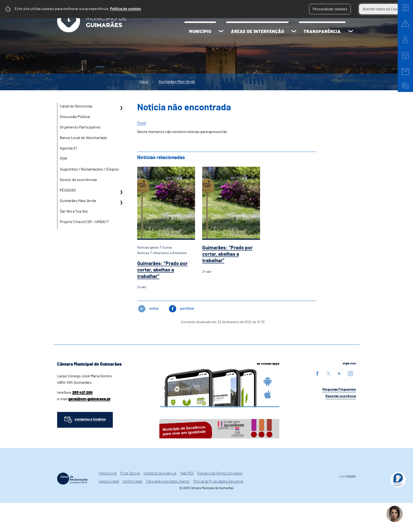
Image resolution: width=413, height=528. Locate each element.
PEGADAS (68, 190)
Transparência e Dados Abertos (168, 481)
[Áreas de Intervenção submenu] (293, 31)
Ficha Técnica (130, 473)
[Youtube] (339, 373)
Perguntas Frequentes (339, 389)
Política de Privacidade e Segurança (218, 481)
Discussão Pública (75, 117)
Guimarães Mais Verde (177, 82)
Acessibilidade (108, 481)
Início (144, 82)
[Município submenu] (221, 31)
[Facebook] (317, 373)
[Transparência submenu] (350, 31)
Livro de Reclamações (72, 479)
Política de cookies (125, 9)
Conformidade (132, 481)
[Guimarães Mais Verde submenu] (121, 202)
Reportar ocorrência (341, 396)
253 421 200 (82, 393)
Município (200, 32)
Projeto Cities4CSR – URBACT (84, 222)
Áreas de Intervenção (257, 32)
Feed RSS (187, 473)
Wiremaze (347, 476)
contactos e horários (90, 419)
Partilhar (187, 308)
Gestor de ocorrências (78, 180)
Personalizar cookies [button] (330, 9)
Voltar (154, 308)
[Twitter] (328, 373)
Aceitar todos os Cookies (383, 9)
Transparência (322, 32)
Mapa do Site (107, 473)
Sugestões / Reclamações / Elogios (89, 169)
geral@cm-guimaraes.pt (89, 399)
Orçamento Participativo (80, 127)
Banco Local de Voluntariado (83, 138)
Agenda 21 (68, 148)
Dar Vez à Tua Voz (74, 211)
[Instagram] (350, 373)
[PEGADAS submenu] (121, 192)
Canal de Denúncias (76, 106)
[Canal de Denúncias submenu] (121, 108)
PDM (63, 159)
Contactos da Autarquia (159, 473)
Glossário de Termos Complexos (219, 473)
